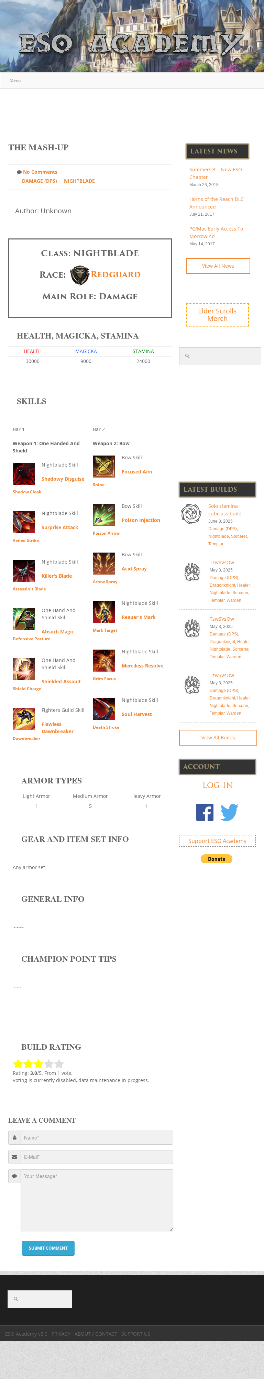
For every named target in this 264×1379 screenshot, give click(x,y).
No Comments (40, 172)
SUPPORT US (135, 1333)
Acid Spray (134, 568)
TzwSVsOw (222, 562)
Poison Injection (141, 520)
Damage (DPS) (39, 181)
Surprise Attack (60, 527)
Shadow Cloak (27, 492)
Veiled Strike (26, 540)
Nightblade (79, 181)
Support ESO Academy (217, 841)
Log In (217, 785)
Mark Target (105, 630)
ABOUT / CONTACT (96, 1333)
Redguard (115, 274)
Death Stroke (106, 727)
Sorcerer (239, 536)
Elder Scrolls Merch (217, 314)
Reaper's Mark (139, 617)
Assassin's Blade (29, 589)
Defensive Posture (31, 639)
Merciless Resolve (142, 665)
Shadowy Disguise (63, 478)
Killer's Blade (57, 576)
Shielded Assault (61, 681)
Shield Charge (27, 689)
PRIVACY (61, 1333)
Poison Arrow (106, 533)
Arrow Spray (105, 582)
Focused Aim (137, 471)
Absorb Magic (58, 631)
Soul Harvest (137, 714)
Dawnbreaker (26, 738)
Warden (234, 600)
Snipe (98, 485)
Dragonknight (222, 585)
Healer (243, 585)
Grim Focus (104, 679)
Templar (215, 544)
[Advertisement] (133, 111)
